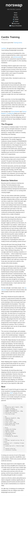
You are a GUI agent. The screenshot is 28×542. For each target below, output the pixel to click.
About (15, 15)
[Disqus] (14, 517)
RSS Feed (16, 23)
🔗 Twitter (15, 21)
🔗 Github (15, 19)
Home (15, 12)
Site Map (15, 17)
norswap (14, 5)
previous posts (17, 57)
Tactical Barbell (15, 111)
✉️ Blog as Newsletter (15, 25)
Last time (3, 48)
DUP (11, 393)
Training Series (18, 42)
